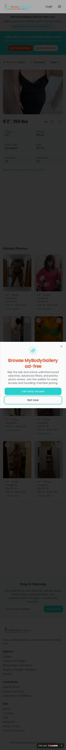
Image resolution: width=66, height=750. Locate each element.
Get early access (33, 391)
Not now (33, 400)
